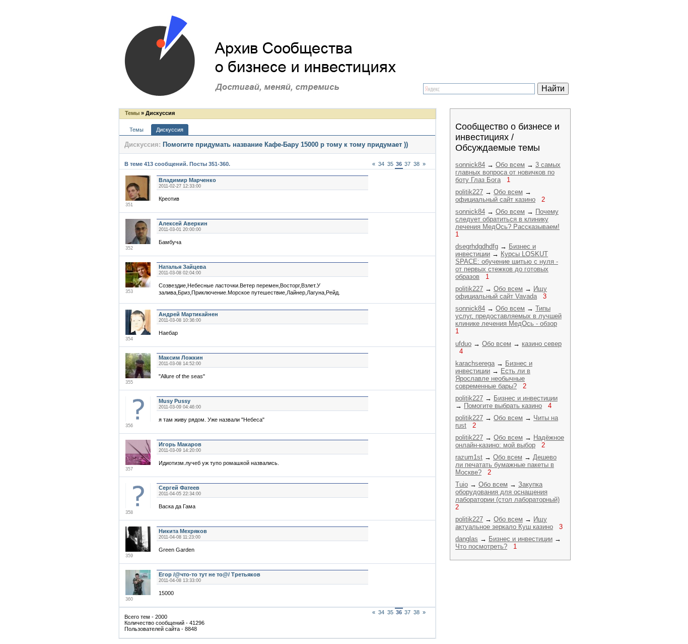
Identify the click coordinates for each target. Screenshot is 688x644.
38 (417, 164)
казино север (542, 343)
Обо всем (510, 164)
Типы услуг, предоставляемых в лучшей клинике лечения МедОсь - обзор (508, 316)
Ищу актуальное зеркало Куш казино (504, 523)
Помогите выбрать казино (503, 405)
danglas (466, 539)
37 (407, 164)
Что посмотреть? (481, 546)
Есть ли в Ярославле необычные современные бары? (492, 378)
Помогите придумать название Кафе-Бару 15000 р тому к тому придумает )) (285, 144)
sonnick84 (470, 164)
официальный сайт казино (495, 199)
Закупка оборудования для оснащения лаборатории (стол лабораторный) (507, 492)
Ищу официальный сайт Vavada (501, 292)
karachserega (475, 363)
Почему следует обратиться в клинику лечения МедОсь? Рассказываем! (507, 219)
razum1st (469, 457)
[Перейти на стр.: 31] (369, 161)
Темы (132, 113)
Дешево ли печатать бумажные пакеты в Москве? (506, 464)
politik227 (469, 192)
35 (390, 164)
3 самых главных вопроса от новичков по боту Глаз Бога (508, 172)
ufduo (463, 343)
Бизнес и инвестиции (526, 398)
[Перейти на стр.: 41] (428, 161)
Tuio (461, 484)
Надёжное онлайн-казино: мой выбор (509, 441)
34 (381, 164)
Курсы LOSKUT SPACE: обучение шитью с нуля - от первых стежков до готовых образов (506, 265)
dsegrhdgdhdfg (476, 246)
